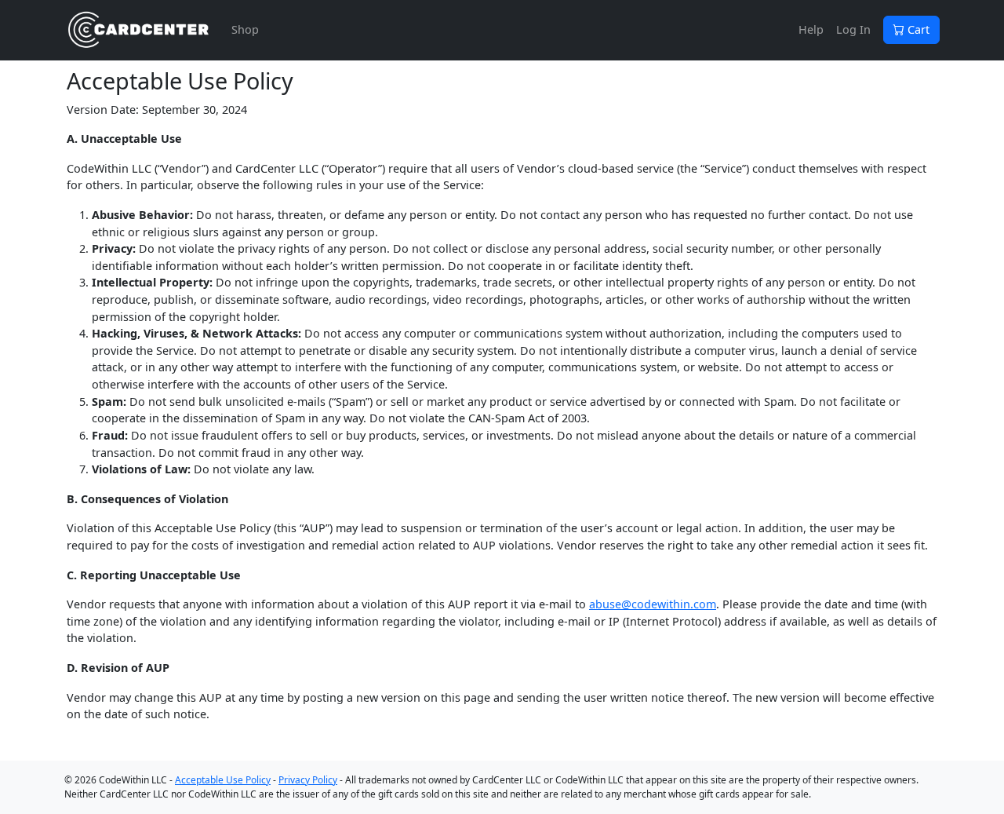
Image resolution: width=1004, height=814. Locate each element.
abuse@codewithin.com (652, 604)
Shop (245, 29)
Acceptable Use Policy (223, 780)
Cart (916, 29)
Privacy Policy (307, 780)
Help (811, 29)
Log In (853, 29)
